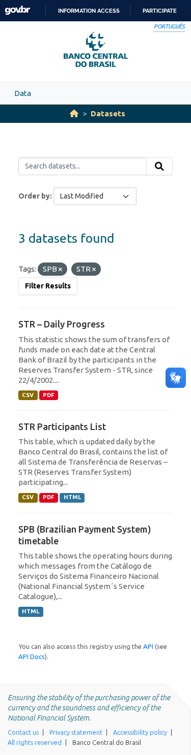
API (148, 646)
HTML (72, 497)
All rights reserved (35, 742)
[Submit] (159, 166)
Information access (89, 10)
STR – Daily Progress (61, 324)
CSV (28, 395)
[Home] (74, 113)
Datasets (108, 113)
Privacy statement (75, 732)
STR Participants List (62, 426)
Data (22, 93)
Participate (160, 10)
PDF (48, 395)
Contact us (23, 732)
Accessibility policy (140, 732)
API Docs (31, 656)
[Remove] (60, 270)
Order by (34, 196)
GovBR (17, 10)
